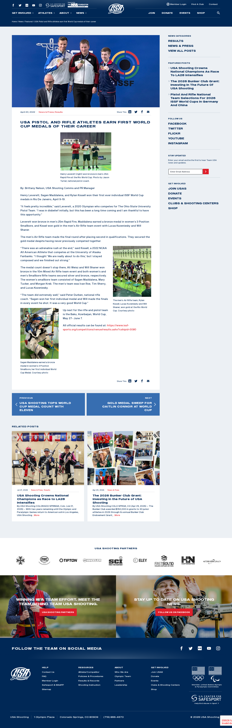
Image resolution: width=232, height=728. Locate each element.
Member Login (178, 4)
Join (151, 13)
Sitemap (46, 689)
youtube (176, 138)
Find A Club (197, 4)
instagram (178, 143)
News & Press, (47, 112)
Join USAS (177, 188)
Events (185, 13)
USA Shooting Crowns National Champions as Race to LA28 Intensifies (195, 71)
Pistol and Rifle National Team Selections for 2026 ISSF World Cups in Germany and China (194, 100)
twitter (175, 128)
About (64, 13)
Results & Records (88, 681)
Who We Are (121, 672)
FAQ (44, 676)
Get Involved (21, 13)
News (80, 13)
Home (14, 22)
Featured (29, 22)
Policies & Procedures (90, 676)
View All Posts (182, 50)
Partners (119, 681)
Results (59, 112)
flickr (174, 133)
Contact (213, 4)
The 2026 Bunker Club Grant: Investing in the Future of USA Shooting (195, 85)
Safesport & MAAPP (53, 685)
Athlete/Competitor (88, 672)
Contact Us (48, 672)
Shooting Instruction (89, 685)
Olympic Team (123, 676)
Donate (167, 13)
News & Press (180, 45)
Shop (201, 13)
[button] (130, 112)
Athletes (45, 13)
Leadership (121, 685)
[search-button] (218, 13)
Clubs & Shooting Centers (193, 203)
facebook (177, 123)
